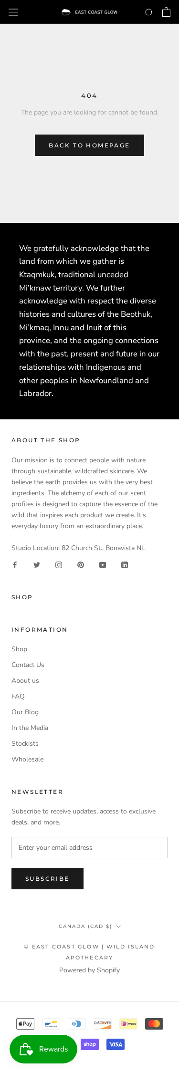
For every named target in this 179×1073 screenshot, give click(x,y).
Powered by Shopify (89, 970)
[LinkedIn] (124, 564)
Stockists (25, 743)
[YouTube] (102, 564)
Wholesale (27, 759)
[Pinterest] (80, 564)
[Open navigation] (13, 11)
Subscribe (47, 878)
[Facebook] (14, 564)
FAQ (18, 696)
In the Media (29, 727)
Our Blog (25, 712)
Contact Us (27, 664)
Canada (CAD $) (85, 926)
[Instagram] (58, 564)
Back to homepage (89, 145)
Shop (19, 649)
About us (25, 680)
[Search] (149, 12)
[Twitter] (36, 564)
